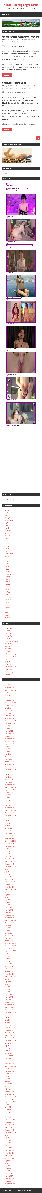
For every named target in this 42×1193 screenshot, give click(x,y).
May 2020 (8, 800)
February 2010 (10, 1089)
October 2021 (9, 767)
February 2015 (10, 938)
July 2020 (8, 795)
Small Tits (27, 42)
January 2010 (9, 1092)
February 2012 (10, 1028)
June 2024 (8, 708)
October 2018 (9, 843)
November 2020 (10, 787)
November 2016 (10, 889)
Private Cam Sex (10, 664)
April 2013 (8, 994)
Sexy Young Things (11, 667)
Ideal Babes (8, 651)
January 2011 (9, 1061)
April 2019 (8, 828)
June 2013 (8, 989)
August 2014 (9, 953)
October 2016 (9, 892)
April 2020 (8, 803)
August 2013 (9, 984)
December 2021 (10, 764)
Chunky (7, 541)
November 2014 (10, 946)
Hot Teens (8, 649)
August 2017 (9, 869)
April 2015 (8, 933)
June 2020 (8, 797)
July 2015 (8, 928)
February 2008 (10, 1150)
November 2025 (10, 690)
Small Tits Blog (10, 499)
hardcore (8, 559)
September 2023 (10, 723)
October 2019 (9, 813)
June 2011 (8, 1048)
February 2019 (10, 833)
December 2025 (10, 687)
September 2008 (10, 1132)
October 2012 (9, 1010)
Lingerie (7, 571)
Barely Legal (28, 39)
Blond (7, 528)
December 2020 (10, 785)
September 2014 (10, 951)
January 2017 (9, 884)
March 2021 (9, 780)
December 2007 (10, 1153)
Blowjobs (8, 531)
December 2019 (10, 808)
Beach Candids (29, 86)
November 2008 (10, 1127)
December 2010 (10, 1063)
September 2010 (10, 1071)
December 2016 (10, 887)
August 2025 (9, 693)
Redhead (20, 42)
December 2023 (10, 718)
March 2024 (9, 713)
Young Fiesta (9, 674)
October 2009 (9, 1099)
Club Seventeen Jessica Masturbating (20, 36)
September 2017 (10, 866)
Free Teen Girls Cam (11, 641)
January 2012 (9, 1030)
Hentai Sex (8, 644)
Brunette (5, 88)
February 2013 (10, 999)
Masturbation (6, 42)
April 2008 (8, 1145)
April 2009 (8, 1115)
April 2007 (8, 1173)
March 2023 (9, 731)
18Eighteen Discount (12, 631)
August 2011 (9, 1043)
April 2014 (8, 964)
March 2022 (9, 756)
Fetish (7, 548)
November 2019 (10, 810)
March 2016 (9, 910)
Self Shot (8, 589)
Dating (7, 546)
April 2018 (8, 856)
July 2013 (8, 987)
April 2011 (8, 1053)
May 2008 (8, 1143)
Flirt (33, 39)
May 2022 (8, 754)
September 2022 (10, 744)
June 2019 (8, 823)
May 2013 (8, 992)
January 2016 (9, 915)
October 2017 (9, 864)
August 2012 (9, 1015)
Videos (7, 615)
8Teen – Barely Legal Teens (21, 5)
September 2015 (10, 925)
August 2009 (9, 1104)
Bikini (36, 86)
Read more (7, 75)
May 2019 (8, 826)
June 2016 (8, 902)
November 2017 (10, 861)
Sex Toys (8, 592)
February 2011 (10, 1058)
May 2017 (8, 874)
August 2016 (9, 897)
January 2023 (9, 736)
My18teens (8, 659)
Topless (7, 607)
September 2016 (10, 895)
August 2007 (9, 1163)
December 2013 (10, 974)
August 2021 (9, 772)
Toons (7, 605)
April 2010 (8, 1084)
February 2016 (10, 913)
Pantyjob (8, 582)
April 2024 (8, 710)
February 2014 (10, 969)
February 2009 (10, 1120)
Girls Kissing (9, 554)
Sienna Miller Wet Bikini (14, 83)
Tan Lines (34, 42)
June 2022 (8, 751)
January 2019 (9, 836)
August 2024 (9, 705)
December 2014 (10, 943)
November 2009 (10, 1097)
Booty (7, 533)
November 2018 (10, 841)
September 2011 (10, 1040)
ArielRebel (8, 633)
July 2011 (8, 1046)
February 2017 (10, 882)
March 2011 (9, 1056)
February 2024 (10, 716)
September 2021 (10, 769)
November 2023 (10, 721)
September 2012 (10, 1012)
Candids (11, 88)
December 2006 (10, 1184)
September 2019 (10, 815)
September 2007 (10, 1161)
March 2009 (9, 1117)
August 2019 (9, 818)
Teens (18, 39)
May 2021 (8, 777)
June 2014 (8, 959)
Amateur (8, 510)
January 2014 (9, 971)
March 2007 (9, 1176)
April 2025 (8, 698)
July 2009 (8, 1107)
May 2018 (8, 854)
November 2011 (10, 1035)
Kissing (7, 564)
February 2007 (10, 1179)
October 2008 (9, 1130)
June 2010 (8, 1079)
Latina (7, 566)
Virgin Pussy (9, 672)
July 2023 (8, 726)
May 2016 (8, 905)
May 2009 (8, 1112)
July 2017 (8, 872)
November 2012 (10, 1007)
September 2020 (10, 790)
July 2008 (8, 1138)
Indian (7, 561)
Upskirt (7, 612)
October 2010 (9, 1069)
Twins (7, 610)
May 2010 (8, 1081)
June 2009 (8, 1109)
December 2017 (10, 859)
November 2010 (10, 1066)
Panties (14, 42)
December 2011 (10, 1033)
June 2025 (8, 695)
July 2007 (8, 1166)
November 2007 (10, 1155)
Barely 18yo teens (11, 636)
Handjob (7, 556)
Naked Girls (9, 661)
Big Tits (7, 523)
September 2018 (10, 846)
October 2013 (9, 979)
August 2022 (9, 746)
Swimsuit (27, 88)
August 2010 (9, 1074)
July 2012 (8, 1017)
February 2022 (10, 759)
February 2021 (10, 782)
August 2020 (9, 792)
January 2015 (9, 941)
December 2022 (10, 739)
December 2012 (10, 1005)
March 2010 (9, 1086)
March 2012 (9, 1025)
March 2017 (9, 879)
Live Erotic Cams (10, 656)
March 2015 (9, 936)
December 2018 (10, 838)
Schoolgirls (8, 587)
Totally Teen (9, 669)
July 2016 (8, 900)
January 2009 (9, 1122)
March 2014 (9, 966)
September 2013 (10, 982)
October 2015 (9, 923)
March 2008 (9, 1148)
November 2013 (10, 976)
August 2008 (9, 1135)
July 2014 (8, 956)
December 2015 (10, 918)
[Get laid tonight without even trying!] (17, 162)
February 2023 (10, 733)
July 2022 (8, 749)
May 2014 (8, 961)
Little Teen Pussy (10, 654)
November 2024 (10, 703)
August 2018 (9, 849)
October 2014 (9, 948)
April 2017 (8, 877)
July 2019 (8, 820)
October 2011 (9, 1038)
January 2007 (9, 1181)
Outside (20, 88)
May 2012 (8, 1022)
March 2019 (9, 831)
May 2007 (8, 1171)
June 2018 (8, 851)
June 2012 (8, 1020)
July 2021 (8, 774)
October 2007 (9, 1158)
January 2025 (9, 700)
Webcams (8, 618)
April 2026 (8, 685)
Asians (7, 515)
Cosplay (7, 543)
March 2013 (9, 997)
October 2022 (9, 741)
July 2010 (8, 1076)
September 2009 (10, 1102)
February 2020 (10, 805)
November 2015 (10, 920)
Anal (6, 513)
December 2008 (10, 1125)
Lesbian (7, 569)
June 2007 (8, 1168)
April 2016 (8, 907)
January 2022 (9, 762)
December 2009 (10, 1094)
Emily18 (7, 638)
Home (7, 173)
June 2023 (8, 728)
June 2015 (8, 930)
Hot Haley (8, 646)
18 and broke (9, 628)
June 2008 (8, 1140)
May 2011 (8, 1051)
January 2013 (9, 1002)
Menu (8, 15)
